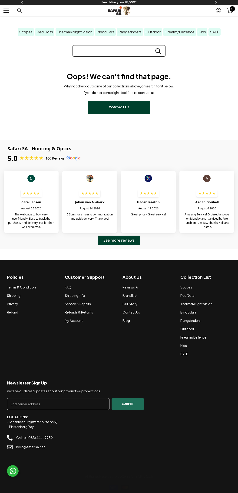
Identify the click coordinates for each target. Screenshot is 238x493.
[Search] (19, 10)
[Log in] (218, 10)
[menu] (6, 10)
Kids (202, 31)
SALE (214, 31)
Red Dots (44, 31)
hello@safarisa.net (30, 447)
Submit (128, 404)
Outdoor (153, 31)
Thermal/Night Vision (75, 31)
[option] (119, 2)
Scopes (26, 31)
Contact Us (119, 107)
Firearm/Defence (180, 31)
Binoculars (105, 31)
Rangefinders (130, 31)
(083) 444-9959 (40, 437)
